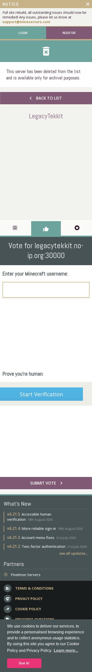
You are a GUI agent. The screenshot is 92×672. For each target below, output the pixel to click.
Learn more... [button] (66, 650)
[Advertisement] (46, 169)
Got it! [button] (24, 663)
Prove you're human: (23, 373)
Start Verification (41, 394)
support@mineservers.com (26, 21)
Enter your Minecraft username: (35, 273)
